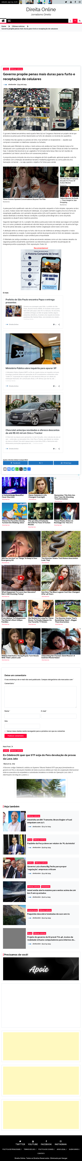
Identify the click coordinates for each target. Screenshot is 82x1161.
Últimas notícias (16, 69)
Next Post (7, 747)
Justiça (6, 69)
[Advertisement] (41, 47)
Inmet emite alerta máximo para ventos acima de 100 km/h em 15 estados (51, 891)
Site (6, 721)
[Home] (3, 21)
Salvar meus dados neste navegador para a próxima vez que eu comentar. (36, 731)
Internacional (32, 910)
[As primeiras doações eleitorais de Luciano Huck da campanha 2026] (38, 2)
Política (30, 863)
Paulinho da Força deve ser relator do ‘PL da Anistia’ (51, 843)
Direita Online (41, 9)
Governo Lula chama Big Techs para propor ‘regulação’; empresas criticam (47, 867)
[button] (70, 21)
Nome (7, 711)
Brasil (30, 840)
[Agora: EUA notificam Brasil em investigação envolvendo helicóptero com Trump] (49, 2)
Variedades (46, 886)
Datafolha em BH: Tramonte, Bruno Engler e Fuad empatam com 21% (49, 821)
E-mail (44, 711)
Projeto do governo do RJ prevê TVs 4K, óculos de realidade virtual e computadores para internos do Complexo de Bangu (50, 938)
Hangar (64, 1158)
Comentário (9, 683)
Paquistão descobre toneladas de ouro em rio (48, 914)
